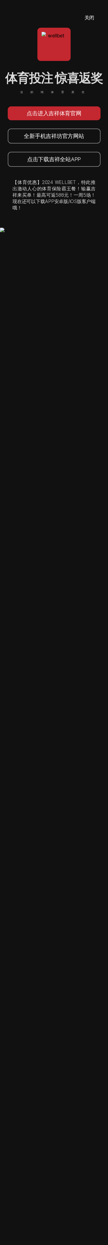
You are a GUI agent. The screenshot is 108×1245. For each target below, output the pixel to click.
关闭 (89, 18)
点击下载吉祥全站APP (54, 159)
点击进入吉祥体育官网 (54, 113)
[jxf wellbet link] (18, 231)
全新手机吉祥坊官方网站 (54, 136)
